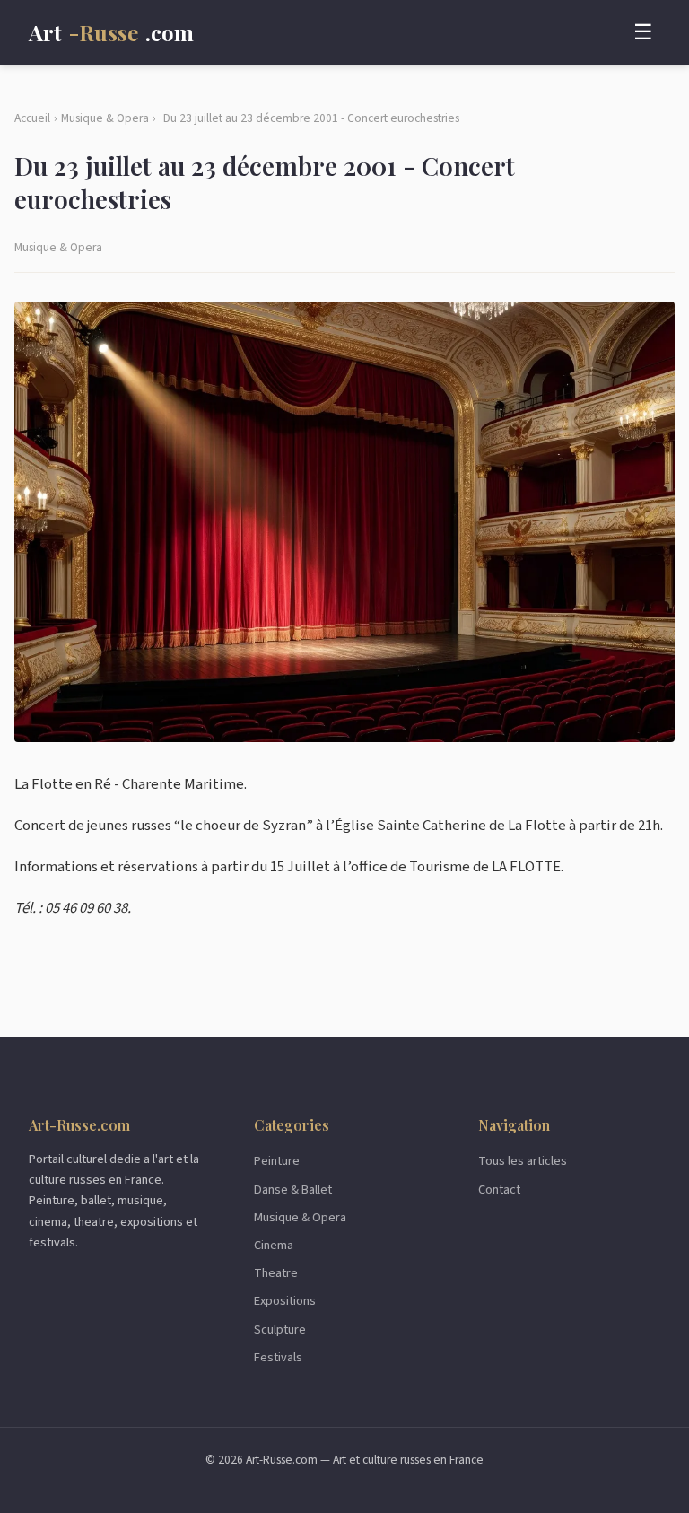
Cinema (273, 1245)
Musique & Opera (105, 118)
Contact (499, 1189)
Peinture (277, 1160)
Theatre (276, 1273)
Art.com (111, 32)
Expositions (285, 1300)
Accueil (32, 118)
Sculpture (280, 1329)
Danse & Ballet (293, 1189)
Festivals (278, 1357)
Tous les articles (522, 1160)
